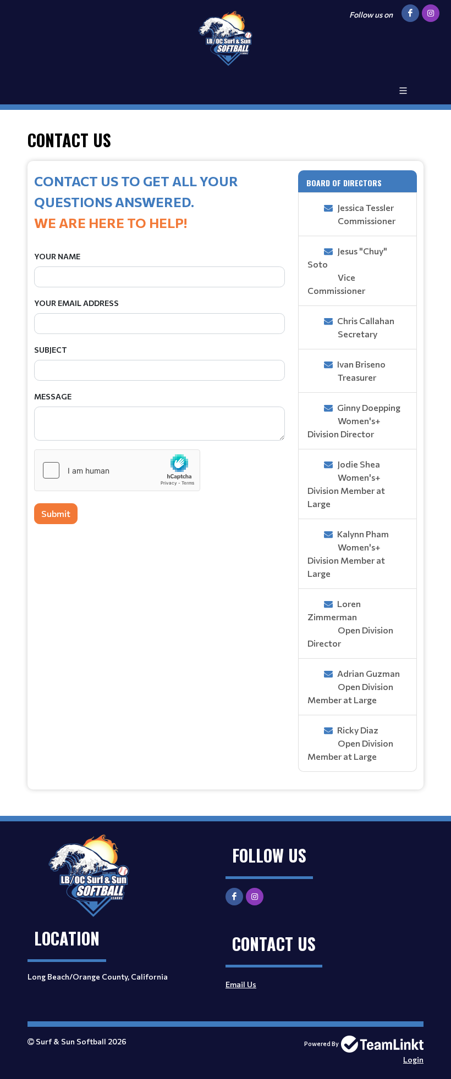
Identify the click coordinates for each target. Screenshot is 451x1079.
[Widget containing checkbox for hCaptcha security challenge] (117, 470)
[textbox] (159, 201)
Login (413, 1059)
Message (53, 396)
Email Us (241, 984)
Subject (50, 349)
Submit (55, 513)
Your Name (57, 256)
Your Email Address (76, 303)
